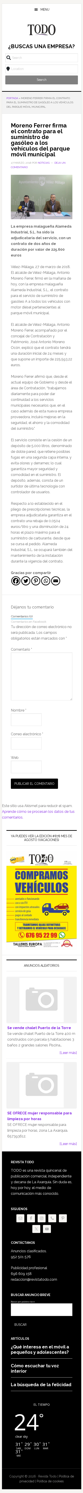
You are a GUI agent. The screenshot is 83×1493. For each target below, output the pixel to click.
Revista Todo (41, 30)
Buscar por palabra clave (23, 1302)
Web (15, 757)
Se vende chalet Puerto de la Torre (39, 1028)
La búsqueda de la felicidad (41, 1384)
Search (41, 80)
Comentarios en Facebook (28, 621)
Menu (45, 9)
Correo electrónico (27, 734)
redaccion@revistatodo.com (34, 1279)
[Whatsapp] (45, 580)
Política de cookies (50, 1481)
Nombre (18, 710)
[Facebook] (15, 580)
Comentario (21, 649)
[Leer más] (68, 1053)
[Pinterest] (35, 580)
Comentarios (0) (22, 616)
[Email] (55, 580)
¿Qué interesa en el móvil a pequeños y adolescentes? (40, 1349)
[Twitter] (25, 580)
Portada (12, 98)
